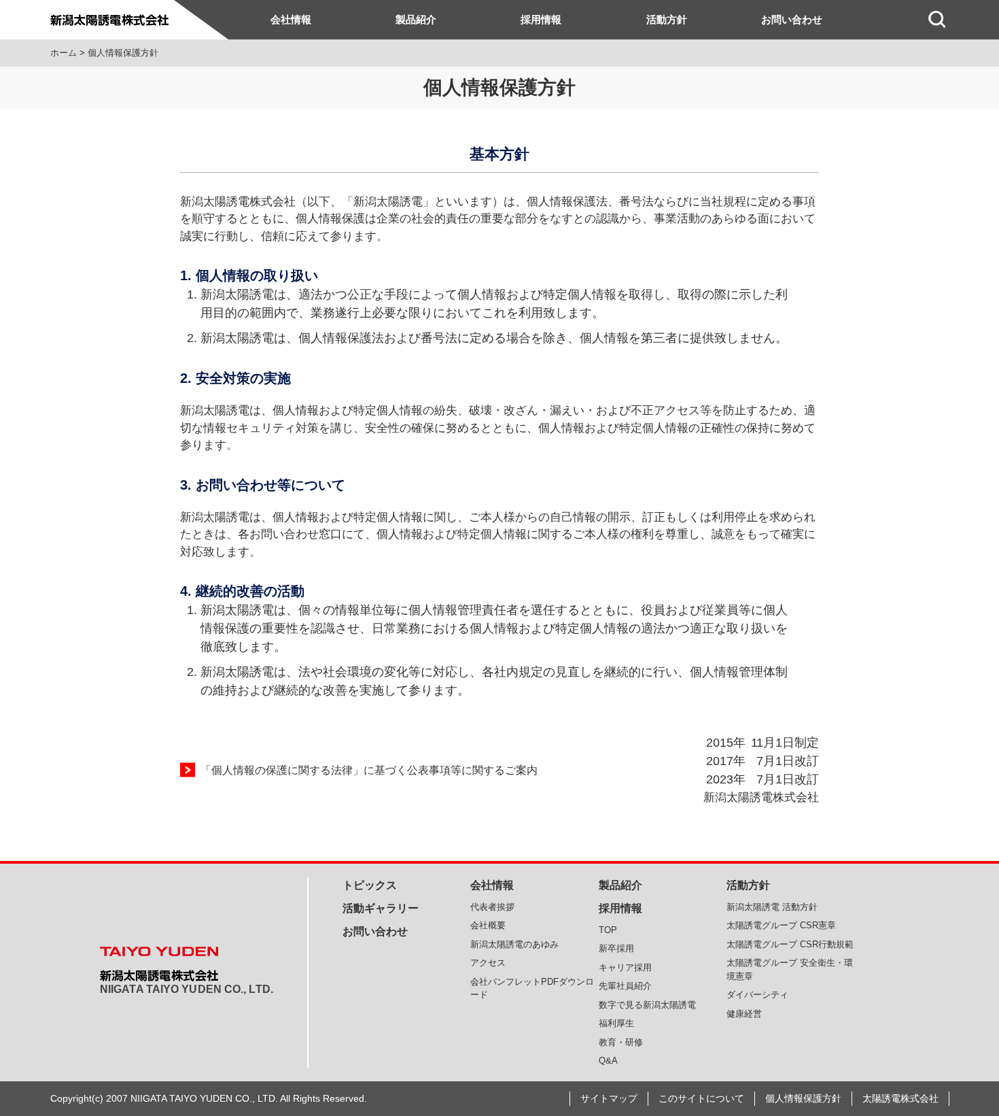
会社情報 (290, 19)
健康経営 (744, 1014)
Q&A (608, 1060)
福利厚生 (616, 1023)
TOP (608, 930)
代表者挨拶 (492, 907)
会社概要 (488, 925)
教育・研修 (621, 1042)
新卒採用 (616, 948)
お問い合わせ (791, 19)
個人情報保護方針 (803, 1098)
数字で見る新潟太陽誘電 (647, 1005)
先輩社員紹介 (625, 986)
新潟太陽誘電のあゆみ (514, 944)
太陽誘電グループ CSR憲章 (781, 925)
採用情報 (541, 19)
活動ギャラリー (381, 908)
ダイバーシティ (757, 995)
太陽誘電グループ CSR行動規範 (790, 944)
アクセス (488, 963)
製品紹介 (416, 19)
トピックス (370, 885)
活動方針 (666, 19)
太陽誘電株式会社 (900, 1098)
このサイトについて (701, 1098)
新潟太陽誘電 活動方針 (772, 907)
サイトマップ (608, 1098)
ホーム (63, 53)
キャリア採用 (625, 967)
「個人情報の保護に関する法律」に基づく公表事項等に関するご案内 (369, 770)
